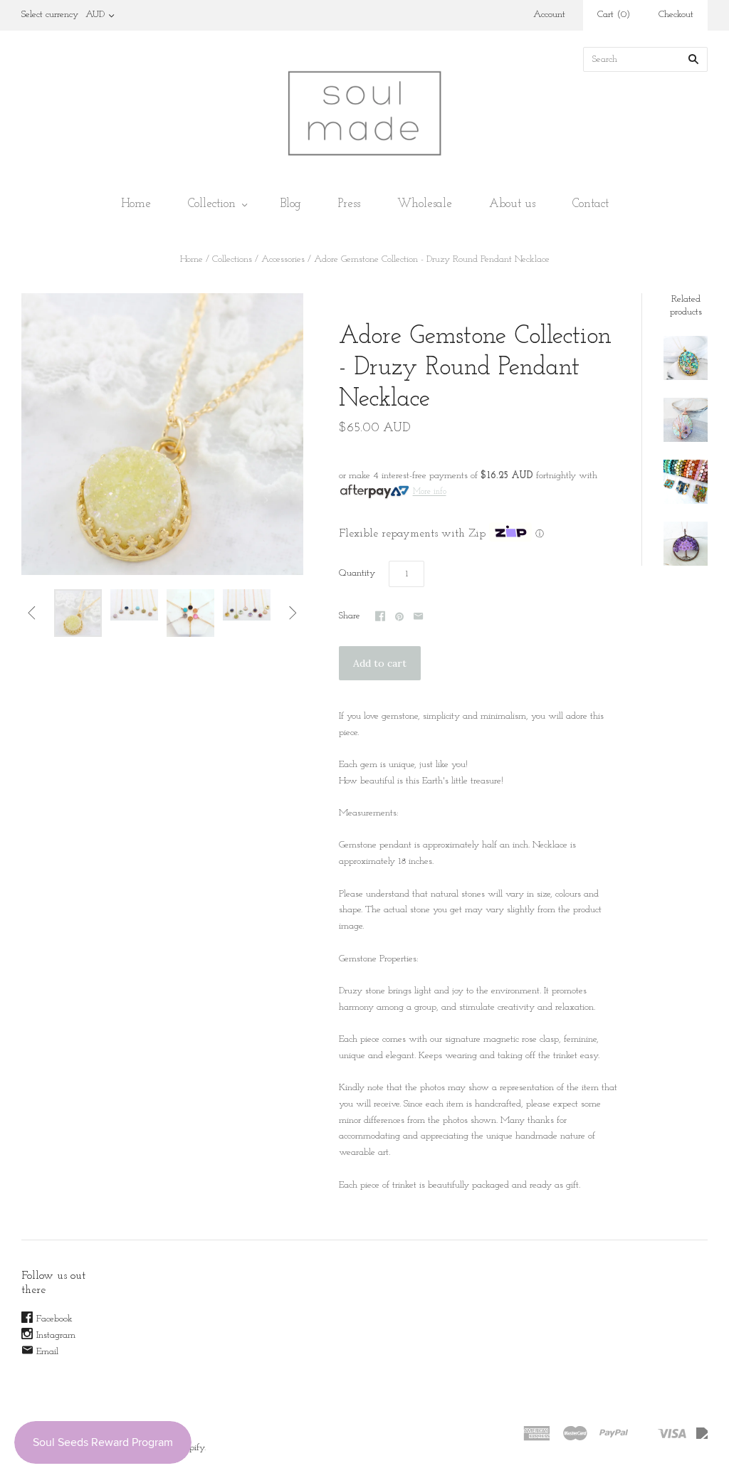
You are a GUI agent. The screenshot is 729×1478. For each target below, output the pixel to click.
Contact (590, 204)
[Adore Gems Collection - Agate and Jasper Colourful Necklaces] (686, 482)
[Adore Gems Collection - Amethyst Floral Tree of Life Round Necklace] (686, 544)
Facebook (54, 1319)
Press (349, 204)
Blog (290, 204)
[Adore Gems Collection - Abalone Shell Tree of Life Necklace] (686, 358)
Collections (232, 259)
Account (549, 14)
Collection (212, 204)
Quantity (357, 573)
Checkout (676, 14)
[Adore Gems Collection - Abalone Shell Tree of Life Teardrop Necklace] (686, 420)
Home (136, 204)
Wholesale (424, 204)
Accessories (283, 259)
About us (512, 204)
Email (47, 1351)
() (613, 14)
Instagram (55, 1335)
